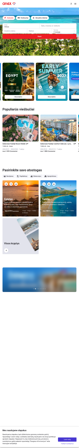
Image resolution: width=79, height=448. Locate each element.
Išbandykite (18, 97)
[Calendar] (15, 30)
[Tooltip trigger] (6, 184)
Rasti (39, 36)
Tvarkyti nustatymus (67, 444)
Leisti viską (67, 439)
